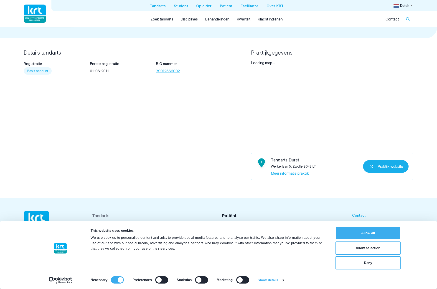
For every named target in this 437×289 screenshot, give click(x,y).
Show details (268, 280)
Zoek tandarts (161, 19)
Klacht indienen (270, 19)
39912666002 (168, 71)
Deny (368, 263)
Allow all (368, 233)
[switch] (161, 280)
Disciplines (189, 19)
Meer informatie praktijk (290, 173)
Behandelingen (217, 19)
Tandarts (100, 215)
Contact (392, 19)
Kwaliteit (243, 19)
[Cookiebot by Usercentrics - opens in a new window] (60, 280)
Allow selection (368, 248)
